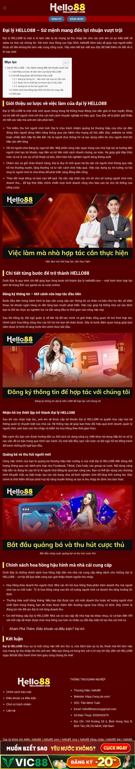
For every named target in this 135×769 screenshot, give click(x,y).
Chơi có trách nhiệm (18, 704)
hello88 (96, 690)
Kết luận (16, 93)
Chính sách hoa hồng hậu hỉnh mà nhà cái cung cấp (37, 90)
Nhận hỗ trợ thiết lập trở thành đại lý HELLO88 (40, 83)
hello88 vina (69, 739)
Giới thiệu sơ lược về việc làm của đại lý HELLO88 (36, 71)
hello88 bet (114, 739)
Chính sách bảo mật (18, 692)
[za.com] (67, 8)
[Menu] (5, 8)
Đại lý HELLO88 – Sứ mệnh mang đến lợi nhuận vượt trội (37, 67)
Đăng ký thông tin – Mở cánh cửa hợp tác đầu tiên (41, 79)
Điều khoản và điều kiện (54, 629)
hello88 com (51, 739)
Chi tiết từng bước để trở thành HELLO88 (32, 75)
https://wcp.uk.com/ (97, 696)
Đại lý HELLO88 (12, 646)
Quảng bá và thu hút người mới (32, 86)
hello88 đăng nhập (92, 739)
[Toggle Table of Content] (64, 63)
